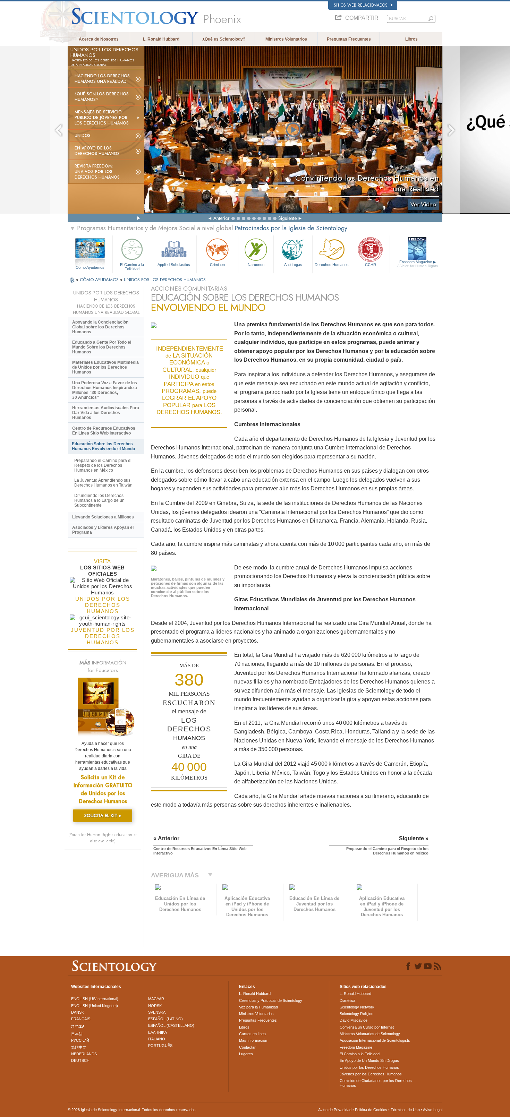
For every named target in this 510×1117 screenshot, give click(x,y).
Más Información (253, 1040)
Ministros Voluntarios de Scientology (370, 1034)
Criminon (217, 265)
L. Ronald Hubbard (161, 39)
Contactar (247, 1047)
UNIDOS (83, 135)
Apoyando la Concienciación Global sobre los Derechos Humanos (100, 327)
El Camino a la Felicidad (132, 266)
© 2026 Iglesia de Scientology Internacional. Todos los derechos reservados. (132, 1110)
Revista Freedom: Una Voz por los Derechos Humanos (97, 171)
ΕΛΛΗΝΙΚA (157, 1032)
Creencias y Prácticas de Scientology (270, 1000)
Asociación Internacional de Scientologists (375, 1040)
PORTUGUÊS (160, 1045)
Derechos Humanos (332, 265)
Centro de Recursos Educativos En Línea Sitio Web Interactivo (103, 431)
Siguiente (287, 218)
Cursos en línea (252, 1034)
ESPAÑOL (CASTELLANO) (171, 1025)
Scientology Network (357, 1007)
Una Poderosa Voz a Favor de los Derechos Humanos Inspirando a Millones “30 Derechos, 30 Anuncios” (104, 390)
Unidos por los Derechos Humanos (369, 1067)
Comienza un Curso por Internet (367, 1027)
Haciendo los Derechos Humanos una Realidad (102, 79)
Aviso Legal (432, 1110)
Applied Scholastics (174, 265)
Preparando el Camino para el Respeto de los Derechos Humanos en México (102, 465)
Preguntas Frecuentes (349, 39)
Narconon (256, 265)
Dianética (347, 1000)
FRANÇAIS (80, 1019)
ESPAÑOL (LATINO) (165, 1019)
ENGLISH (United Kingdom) (94, 1006)
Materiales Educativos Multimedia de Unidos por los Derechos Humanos (105, 367)
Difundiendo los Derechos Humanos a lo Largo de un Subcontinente (99, 500)
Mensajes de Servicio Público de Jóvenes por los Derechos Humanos (102, 117)
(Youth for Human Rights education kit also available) (102, 838)
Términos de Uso (405, 1110)
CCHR (370, 265)
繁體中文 (78, 1047)
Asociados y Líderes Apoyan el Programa (103, 530)
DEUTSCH (80, 1060)
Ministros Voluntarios (286, 39)
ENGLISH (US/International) (94, 999)
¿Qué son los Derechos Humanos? (102, 97)
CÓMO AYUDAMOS (100, 279)
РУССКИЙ (80, 1040)
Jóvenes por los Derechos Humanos (371, 1074)
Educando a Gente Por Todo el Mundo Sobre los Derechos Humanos (101, 347)
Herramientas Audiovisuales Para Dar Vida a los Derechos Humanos (105, 412)
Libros (411, 39)
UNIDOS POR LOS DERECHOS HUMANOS (165, 279)
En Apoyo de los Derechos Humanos (97, 151)
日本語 (77, 1034)
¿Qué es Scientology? (223, 39)
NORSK (155, 1006)
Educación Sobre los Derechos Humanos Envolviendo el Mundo (103, 446)
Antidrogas (293, 265)
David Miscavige (353, 1020)
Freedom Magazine (417, 264)
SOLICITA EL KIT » (102, 815)
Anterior (221, 218)
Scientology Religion (356, 1014)
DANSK (77, 1012)
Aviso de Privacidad (334, 1110)
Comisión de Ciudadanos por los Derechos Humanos (376, 1083)
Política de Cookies (371, 1110)
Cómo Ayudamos (90, 267)
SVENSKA (156, 1012)
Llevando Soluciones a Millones (103, 517)
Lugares (246, 1054)
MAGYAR (156, 999)
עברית (77, 1026)
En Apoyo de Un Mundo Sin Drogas (369, 1060)
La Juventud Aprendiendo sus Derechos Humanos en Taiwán (103, 483)
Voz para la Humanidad (258, 1007)
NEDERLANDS (84, 1054)
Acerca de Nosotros (99, 39)
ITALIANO (156, 1039)
